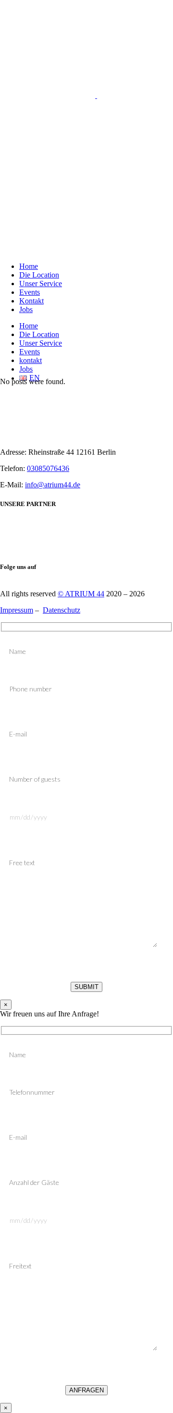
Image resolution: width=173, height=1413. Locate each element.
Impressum (16, 610)
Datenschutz (61, 610)
